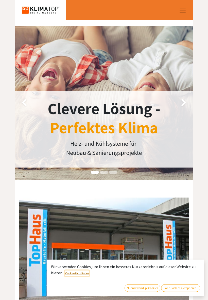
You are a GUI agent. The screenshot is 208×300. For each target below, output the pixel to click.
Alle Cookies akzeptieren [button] (180, 288)
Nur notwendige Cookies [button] (142, 288)
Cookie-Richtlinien (77, 273)
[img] (22, 103)
